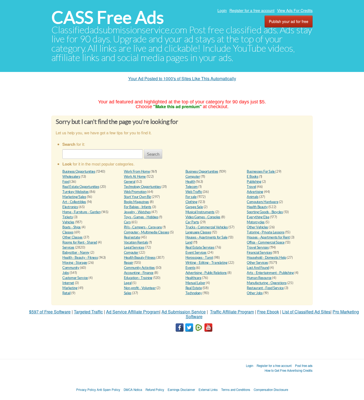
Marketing (70, 288)
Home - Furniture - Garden (81, 212)
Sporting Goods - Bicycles (265, 212)
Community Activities (139, 268)
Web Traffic (193, 192)
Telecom (191, 187)
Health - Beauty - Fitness (80, 258)
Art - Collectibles (74, 202)
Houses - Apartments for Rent (268, 237)
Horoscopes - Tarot (199, 258)
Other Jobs (254, 293)
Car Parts (192, 222)
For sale (191, 197)
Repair (128, 263)
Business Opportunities (78, 171)
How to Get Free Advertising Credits (289, 370)
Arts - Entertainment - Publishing (270, 273)
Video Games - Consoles (202, 217)
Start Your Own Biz (137, 197)
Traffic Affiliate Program (232, 312)
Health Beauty (257, 207)
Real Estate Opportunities (80, 187)
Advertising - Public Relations (206, 273)
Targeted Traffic (88, 312)
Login (222, 10)
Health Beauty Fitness (140, 258)
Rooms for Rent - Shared (79, 242)
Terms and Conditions (235, 389)
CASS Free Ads (107, 17)
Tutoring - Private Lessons (265, 232)
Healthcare (193, 278)
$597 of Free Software (50, 312)
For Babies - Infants (137, 207)
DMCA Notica (133, 389)
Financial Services (259, 252)
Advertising (255, 192)
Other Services (257, 263)
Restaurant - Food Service (265, 288)
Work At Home (135, 177)
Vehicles (68, 222)
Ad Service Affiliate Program (132, 312)
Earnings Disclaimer (181, 389)
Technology (193, 293)
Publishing (254, 182)
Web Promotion (135, 192)
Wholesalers (71, 177)
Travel (251, 187)
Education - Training (138, 278)
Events (190, 268)
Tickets (67, 217)
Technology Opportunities (142, 187)
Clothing (191, 202)
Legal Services (134, 247)
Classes (67, 232)
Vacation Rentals (136, 242)
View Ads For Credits (295, 10)
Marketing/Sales (74, 197)
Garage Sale (194, 207)
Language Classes (198, 232)
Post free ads (304, 365)
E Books (252, 177)
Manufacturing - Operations (266, 283)
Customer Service (75, 278)
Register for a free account (251, 10)
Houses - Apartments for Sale (206, 237)
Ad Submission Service (183, 312)
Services (68, 247)
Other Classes (72, 237)
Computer (192, 177)
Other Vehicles (257, 227)
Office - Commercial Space (265, 242)
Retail (66, 293)
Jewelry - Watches (137, 212)
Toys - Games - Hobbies (141, 217)
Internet (68, 283)
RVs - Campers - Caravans (143, 227)
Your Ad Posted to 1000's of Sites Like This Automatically (182, 78)
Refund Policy (154, 389)
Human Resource (259, 278)
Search (153, 154)
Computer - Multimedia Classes (146, 232)
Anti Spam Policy (108, 389)
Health (190, 182)
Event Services (196, 252)
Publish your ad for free (288, 21)
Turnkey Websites (75, 192)
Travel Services (258, 247)
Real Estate (193, 288)
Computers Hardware (262, 202)
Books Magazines (136, 202)
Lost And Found (258, 268)
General (129, 182)
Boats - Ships (71, 227)
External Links (208, 389)
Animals (252, 197)
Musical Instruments (200, 212)
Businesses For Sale (261, 171)
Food (65, 182)
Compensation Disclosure (271, 389)
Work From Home (137, 171)
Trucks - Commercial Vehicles (206, 227)
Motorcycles (256, 222)
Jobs (65, 273)
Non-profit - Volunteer (140, 288)
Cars (127, 222)
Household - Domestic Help (266, 258)
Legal (128, 283)
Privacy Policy (86, 389)
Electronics (70, 207)
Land (188, 242)
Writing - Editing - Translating (206, 263)
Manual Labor (195, 283)
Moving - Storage (74, 263)
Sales (127, 293)
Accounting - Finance (138, 273)
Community (70, 268)
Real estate (132, 237)
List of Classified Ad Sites (306, 312)
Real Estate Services (200, 247)
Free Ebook (268, 312)
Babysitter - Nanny (76, 252)
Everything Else (258, 217)
